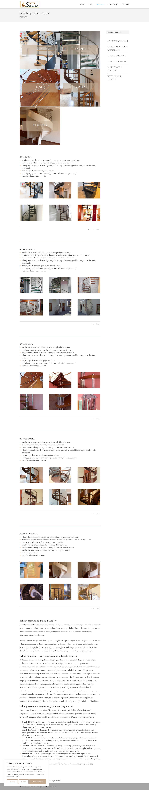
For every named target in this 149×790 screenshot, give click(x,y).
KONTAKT (125, 4)
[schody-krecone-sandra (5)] (60, 292)
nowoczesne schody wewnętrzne (36, 628)
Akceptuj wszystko (37, 781)
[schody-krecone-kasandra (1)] (89, 577)
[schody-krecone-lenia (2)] (89, 387)
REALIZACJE (112, 4)
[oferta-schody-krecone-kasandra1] (31, 577)
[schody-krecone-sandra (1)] (89, 292)
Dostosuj (12, 781)
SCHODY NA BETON (116, 61)
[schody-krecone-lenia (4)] (60, 409)
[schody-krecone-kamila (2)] (89, 504)
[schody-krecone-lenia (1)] (60, 387)
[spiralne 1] (89, 198)
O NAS (90, 4)
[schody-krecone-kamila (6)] (60, 482)
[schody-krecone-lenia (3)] (31, 409)
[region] (26, 773)
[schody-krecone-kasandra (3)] (89, 599)
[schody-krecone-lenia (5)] (89, 409)
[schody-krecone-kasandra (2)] (60, 577)
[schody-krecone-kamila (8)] (89, 482)
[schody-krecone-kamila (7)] (31, 504)
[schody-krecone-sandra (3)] (31, 315)
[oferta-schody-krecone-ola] (89, 220)
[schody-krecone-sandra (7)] (89, 315)
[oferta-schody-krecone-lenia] (31, 387)
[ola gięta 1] (60, 198)
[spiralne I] (31, 220)
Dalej (97, 229)
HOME (82, 4)
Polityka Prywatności (53, 781)
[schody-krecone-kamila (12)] (60, 504)
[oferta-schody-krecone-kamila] (31, 482)
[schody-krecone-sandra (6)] (60, 315)
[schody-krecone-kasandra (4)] (60, 599)
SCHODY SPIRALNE (116, 56)
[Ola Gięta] (31, 198)
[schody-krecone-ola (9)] (60, 220)
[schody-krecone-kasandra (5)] (31, 599)
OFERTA (99, 4)
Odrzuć (23, 781)
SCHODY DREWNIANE (117, 41)
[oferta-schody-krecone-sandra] (31, 292)
